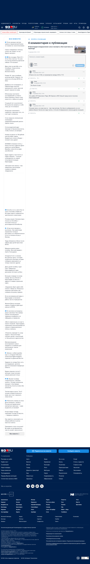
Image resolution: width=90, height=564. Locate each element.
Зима (45, 459)
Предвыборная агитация (8, 476)
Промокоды (82, 23)
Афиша (42, 23)
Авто (27, 459)
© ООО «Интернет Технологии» (29, 558)
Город (28, 467)
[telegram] (28, 486)
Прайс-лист (4, 462)
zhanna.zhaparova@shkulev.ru (8, 551)
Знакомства (16, 23)
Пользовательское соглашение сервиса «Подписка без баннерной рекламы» (65, 541)
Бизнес (28, 462)
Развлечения (63, 473)
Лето (45, 467)
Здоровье (29, 479)
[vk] (32, 486)
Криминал (47, 462)
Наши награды (5, 467)
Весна (28, 465)
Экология (76, 467)
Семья (61, 479)
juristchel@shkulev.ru (6, 545)
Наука (46, 473)
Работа (61, 470)
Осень (61, 462)
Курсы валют (57, 23)
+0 (78, 78)
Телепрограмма (33, 23)
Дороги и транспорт (32, 470)
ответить (33, 78)
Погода (24, 23)
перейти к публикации (38, 39)
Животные (29, 476)
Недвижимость (6, 23)
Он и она (61, 459)
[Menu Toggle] (2, 27)
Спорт (75, 459)
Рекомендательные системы (53, 538)
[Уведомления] (84, 27)
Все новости (15, 39)
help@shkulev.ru (12, 547)
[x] (42, 486)
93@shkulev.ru (20, 543)
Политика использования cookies (54, 536)
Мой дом (47, 470)
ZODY (71, 23)
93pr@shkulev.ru (69, 531)
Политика (62, 465)
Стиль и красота (78, 462)
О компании (5, 465)
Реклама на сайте (6, 459)
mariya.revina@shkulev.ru (7, 554)
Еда (27, 473)
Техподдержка (5, 473)
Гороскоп (49, 23)
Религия (61, 476)
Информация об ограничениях (54, 533)
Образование (48, 479)
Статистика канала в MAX (9, 479)
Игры (75, 23)
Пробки (65, 23)
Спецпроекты (77, 473)
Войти (35, 65)
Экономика (77, 470)
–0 (83, 78)
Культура (47, 465)
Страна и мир (77, 465)
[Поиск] (79, 27)
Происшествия (63, 467)
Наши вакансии (6, 470)
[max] (37, 486)
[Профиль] (88, 27)
